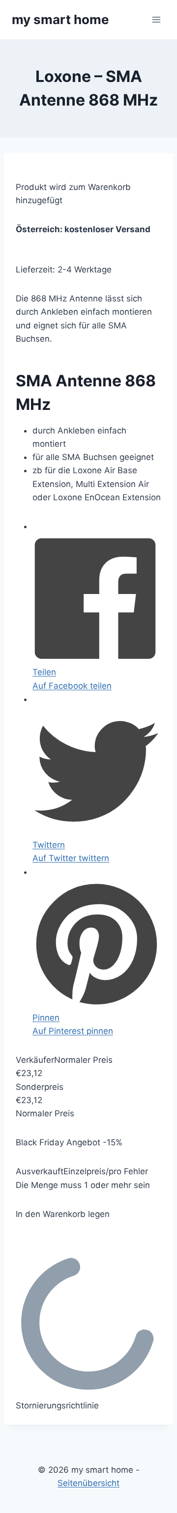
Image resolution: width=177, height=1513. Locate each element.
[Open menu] (156, 19)
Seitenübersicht (88, 1483)
